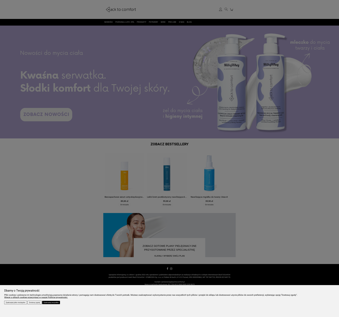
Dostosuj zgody (34, 302)
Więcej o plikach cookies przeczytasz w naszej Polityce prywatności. (36, 297)
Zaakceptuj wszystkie (51, 302)
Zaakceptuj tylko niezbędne (15, 302)
